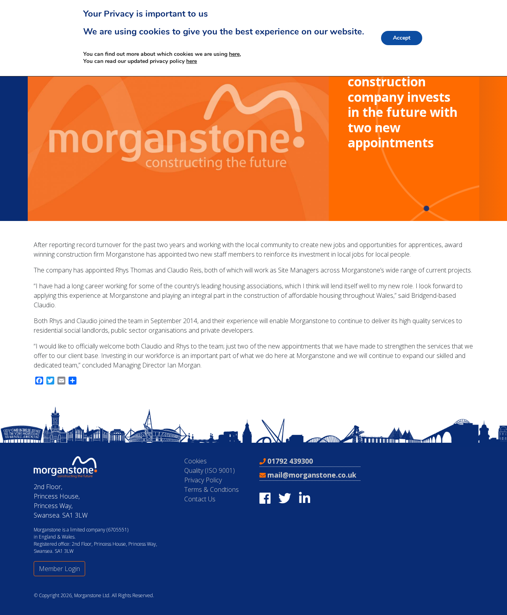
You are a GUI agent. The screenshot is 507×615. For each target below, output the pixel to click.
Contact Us (199, 499)
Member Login (59, 568)
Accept (401, 38)
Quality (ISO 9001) (209, 470)
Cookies (195, 461)
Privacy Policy (203, 480)
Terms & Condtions (211, 489)
